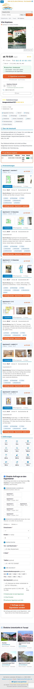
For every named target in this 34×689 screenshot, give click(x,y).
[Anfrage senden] (32, 158)
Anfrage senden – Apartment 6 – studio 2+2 (17, 431)
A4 (23, 60)
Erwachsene (8, 527)
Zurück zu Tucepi (7, 107)
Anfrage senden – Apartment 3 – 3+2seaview (17, 295)
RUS (9, 577)
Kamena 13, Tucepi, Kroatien (10, 24)
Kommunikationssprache (14, 571)
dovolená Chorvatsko (22, 686)
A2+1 (26, 60)
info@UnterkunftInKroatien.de (24, 679)
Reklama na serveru (7, 679)
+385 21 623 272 (9, 90)
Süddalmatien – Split (6, 18)
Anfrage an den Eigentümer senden (17, 606)
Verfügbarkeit (18, 186)
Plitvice (28, 684)
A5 (20, 60)
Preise (26, 186)
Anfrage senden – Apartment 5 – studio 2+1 (17, 386)
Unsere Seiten (13, 684)
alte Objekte (6, 684)
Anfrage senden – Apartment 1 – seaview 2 (16, 206)
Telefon (9, 560)
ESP (24, 574)
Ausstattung (8, 186)
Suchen (30, 14)
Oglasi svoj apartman (19, 682)
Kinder (9, 534)
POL (19, 577)
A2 (14, 60)
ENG (15, 574)
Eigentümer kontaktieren (18, 76)
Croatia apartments (21, 684)
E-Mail (6, 553)
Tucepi (14, 18)
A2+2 (17, 60)
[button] (17, 101)
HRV (14, 577)
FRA (5, 577)
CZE (10, 574)
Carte (17, 93)
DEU (5, 574)
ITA (19, 574)
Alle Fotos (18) (29, 50)
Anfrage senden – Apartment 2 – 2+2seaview (17, 254)
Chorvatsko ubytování (12, 686)
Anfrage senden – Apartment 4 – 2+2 (15, 338)
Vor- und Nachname (10, 546)
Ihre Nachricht (11, 580)
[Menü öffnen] (2, 1)
